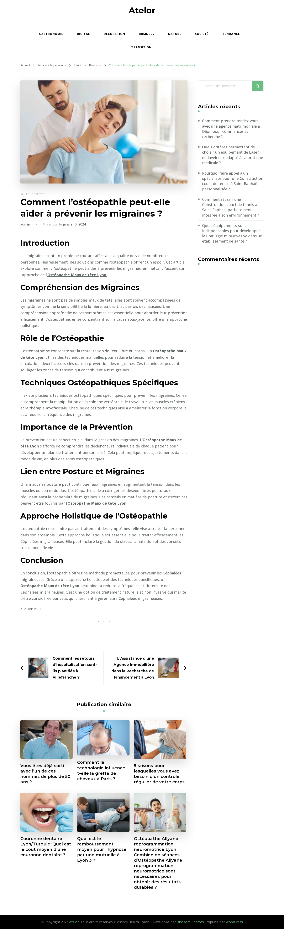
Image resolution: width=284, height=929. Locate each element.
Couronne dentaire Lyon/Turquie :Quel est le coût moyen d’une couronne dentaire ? (45, 846)
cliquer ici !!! (30, 608)
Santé (24, 194)
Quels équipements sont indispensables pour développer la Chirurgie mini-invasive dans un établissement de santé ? (232, 233)
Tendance (231, 34)
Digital (83, 34)
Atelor (142, 10)
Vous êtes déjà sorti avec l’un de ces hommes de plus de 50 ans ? (45, 773)
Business (146, 34)
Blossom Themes (190, 922)
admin (25, 224)
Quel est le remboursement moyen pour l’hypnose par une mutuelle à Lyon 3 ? (101, 849)
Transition (141, 47)
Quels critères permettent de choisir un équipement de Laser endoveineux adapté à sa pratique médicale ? (232, 154)
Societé (202, 34)
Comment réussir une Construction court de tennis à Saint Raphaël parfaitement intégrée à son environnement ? (230, 207)
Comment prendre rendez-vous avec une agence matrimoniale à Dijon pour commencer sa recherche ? (231, 128)
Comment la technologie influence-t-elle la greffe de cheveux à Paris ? (102, 770)
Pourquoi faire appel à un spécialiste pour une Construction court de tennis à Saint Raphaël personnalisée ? (232, 181)
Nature (174, 34)
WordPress (234, 922)
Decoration (114, 34)
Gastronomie (51, 34)
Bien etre (38, 194)
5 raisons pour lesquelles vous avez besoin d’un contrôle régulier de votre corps (159, 773)
